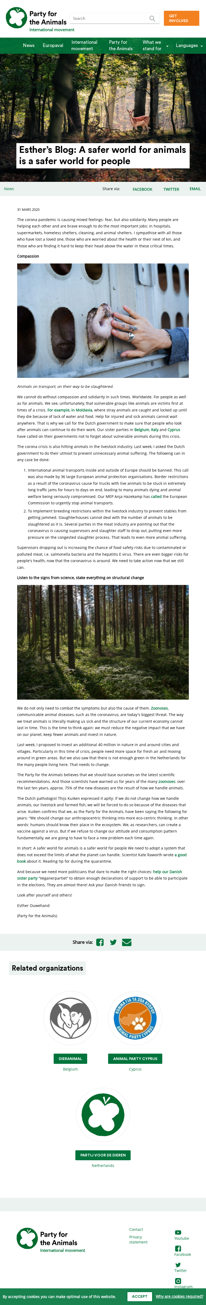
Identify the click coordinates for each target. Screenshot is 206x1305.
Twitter (180, 1270)
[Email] (126, 942)
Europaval (53, 45)
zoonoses (167, 781)
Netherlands (103, 1161)
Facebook (182, 1254)
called (156, 496)
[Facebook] (99, 942)
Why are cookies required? (179, 1296)
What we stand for (152, 45)
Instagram (183, 1286)
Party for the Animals (121, 45)
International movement (84, 45)
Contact (136, 1229)
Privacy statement (138, 1239)
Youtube (181, 1238)
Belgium (141, 429)
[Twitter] (113, 942)
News (29, 45)
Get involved (178, 18)
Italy (155, 429)
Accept (140, 1297)
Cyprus (174, 429)
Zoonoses (159, 708)
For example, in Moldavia (69, 410)
